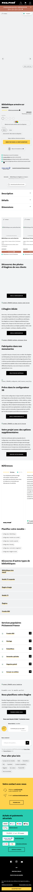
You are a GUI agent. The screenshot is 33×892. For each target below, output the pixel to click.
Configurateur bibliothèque (9, 534)
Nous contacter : (6, 737)
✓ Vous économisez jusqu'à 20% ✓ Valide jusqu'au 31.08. (15, 7)
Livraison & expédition (20, 764)
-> (27, 743)
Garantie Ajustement (19, 838)
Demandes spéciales (12, 656)
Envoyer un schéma (12, 672)
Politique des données (7, 885)
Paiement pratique (7, 159)
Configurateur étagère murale (10, 551)
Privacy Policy (27, 749)
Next (30, 58)
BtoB (19, 761)
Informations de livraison (21, 843)
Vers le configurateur (16, 295)
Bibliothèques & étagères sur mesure (19, 177)
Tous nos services (7, 771)
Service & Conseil (16, 849)
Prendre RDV (10, 633)
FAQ (3, 764)
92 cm (10, 130)
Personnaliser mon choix (25, 885)
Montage (9, 641)
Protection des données (16, 875)
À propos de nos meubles (9, 761)
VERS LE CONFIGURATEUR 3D (16, 416)
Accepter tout (16, 889)
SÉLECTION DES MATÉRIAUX (16, 373)
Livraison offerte (6, 157)
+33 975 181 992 (18, 789)
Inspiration (9, 764)
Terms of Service (7, 751)
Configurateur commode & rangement (12, 548)
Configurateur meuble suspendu (10, 541)
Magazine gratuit (11, 664)
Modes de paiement (13, 827)
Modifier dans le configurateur (16, 142)
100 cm (4, 130)
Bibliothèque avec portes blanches (10, 238)
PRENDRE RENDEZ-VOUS (16, 712)
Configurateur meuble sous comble (11, 537)
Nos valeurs (12, 768)
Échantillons (10, 649)
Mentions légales (16, 871)
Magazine (5, 768)
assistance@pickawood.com (20, 795)
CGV (16, 867)
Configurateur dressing (8, 544)
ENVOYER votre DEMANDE (16, 454)
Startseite (6, 177)
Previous (3, 58)
